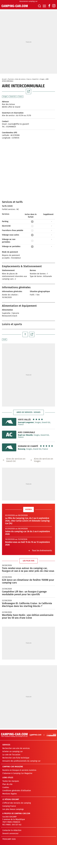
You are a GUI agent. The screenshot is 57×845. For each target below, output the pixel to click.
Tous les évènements (42, 550)
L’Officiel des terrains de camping (16, 803)
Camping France (9, 806)
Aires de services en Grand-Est (15, 460)
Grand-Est (35, 79)
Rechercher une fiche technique (15, 758)
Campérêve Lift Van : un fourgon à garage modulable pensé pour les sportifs (24, 593)
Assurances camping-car (28, 1)
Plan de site (7, 784)
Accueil (4, 79)
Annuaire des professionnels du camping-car (21, 761)
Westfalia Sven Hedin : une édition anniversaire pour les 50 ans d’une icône (27, 616)
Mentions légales (9, 794)
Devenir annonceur (10, 833)
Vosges (42, 79)
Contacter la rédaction (11, 830)
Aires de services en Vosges (43, 460)
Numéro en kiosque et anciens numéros (19, 770)
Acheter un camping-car (12, 751)
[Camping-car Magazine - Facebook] (49, 6)
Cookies (5, 787)
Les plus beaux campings (13, 809)
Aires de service (20, 79)
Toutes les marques (10, 781)
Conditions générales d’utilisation (16, 790)
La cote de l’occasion (11, 755)
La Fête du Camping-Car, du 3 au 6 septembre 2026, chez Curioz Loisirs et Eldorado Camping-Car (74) (27, 521)
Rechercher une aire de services (16, 748)
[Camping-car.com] (15, 6)
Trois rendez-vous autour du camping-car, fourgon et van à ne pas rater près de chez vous (28, 569)
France (29, 79)
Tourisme (11, 79)
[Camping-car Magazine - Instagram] (53, 6)
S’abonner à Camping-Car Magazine (17, 773)
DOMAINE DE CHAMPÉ (28, 446)
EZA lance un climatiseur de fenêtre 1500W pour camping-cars (28, 581)
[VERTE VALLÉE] (9, 422)
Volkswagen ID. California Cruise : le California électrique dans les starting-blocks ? (27, 605)
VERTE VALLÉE (24, 419)
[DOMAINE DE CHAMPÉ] (9, 447)
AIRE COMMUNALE (26, 432)
